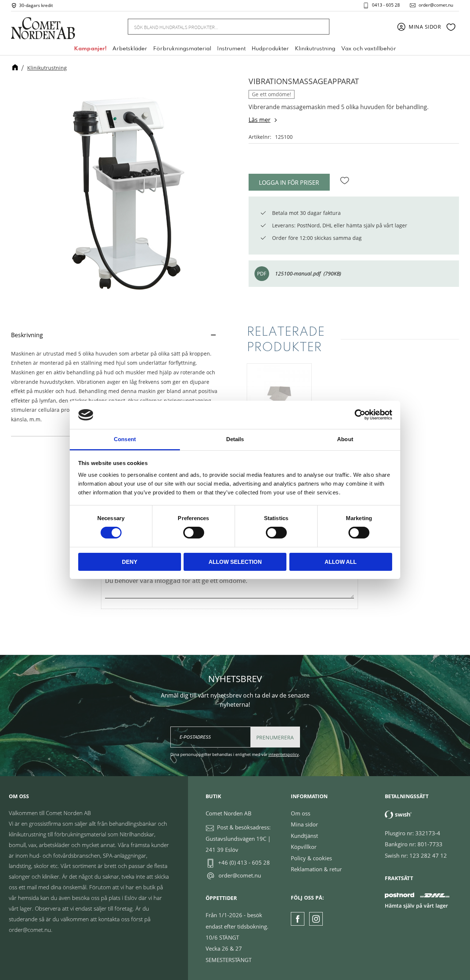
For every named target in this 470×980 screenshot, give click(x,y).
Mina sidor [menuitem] (425, 26)
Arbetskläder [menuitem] (129, 49)
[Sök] (319, 26)
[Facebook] (297, 918)
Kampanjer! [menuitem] (90, 49)
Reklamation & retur (316, 869)
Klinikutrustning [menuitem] (315, 49)
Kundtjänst (304, 835)
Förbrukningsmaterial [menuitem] (182, 49)
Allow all (341, 562)
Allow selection (235, 562)
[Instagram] (316, 918)
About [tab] (345, 439)
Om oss (300, 813)
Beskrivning (27, 335)
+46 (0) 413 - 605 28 (244, 862)
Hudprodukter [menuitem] (270, 49)
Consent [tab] (125, 439)
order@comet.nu (436, 5)
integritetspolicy (283, 754)
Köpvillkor (304, 846)
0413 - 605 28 (386, 5)
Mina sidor (304, 824)
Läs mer (260, 120)
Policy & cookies (311, 858)
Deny (129, 562)
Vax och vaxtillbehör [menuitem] (368, 49)
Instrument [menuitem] (231, 49)
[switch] (193, 532)
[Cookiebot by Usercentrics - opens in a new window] (360, 414)
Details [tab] (235, 439)
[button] (450, 27)
